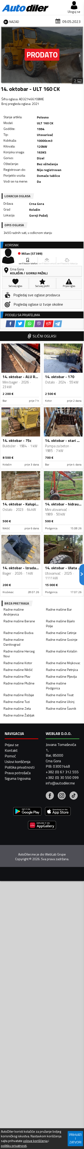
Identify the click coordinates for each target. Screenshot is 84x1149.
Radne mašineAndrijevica (14, 612)
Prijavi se (12, 745)
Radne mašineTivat (60, 694)
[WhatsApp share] (29, 323)
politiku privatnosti (14, 1145)
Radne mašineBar (59, 609)
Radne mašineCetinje (61, 632)
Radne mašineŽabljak (19, 715)
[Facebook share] (10, 323)
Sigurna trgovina (18, 778)
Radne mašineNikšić (18, 669)
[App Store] (58, 812)
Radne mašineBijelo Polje (60, 623)
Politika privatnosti (20, 767)
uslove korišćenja (35, 1140)
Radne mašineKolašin (61, 651)
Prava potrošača (18, 773)
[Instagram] (62, 796)
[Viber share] (39, 323)
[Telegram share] (57, 323)
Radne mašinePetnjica (62, 669)
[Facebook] (50, 796)
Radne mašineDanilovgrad (14, 642)
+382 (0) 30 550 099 (62, 777)
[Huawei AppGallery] (42, 825)
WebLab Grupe (55, 854)
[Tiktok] (74, 796)
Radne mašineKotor (18, 662)
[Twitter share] (20, 323)
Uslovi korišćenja (17, 761)
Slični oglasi (44, 336)
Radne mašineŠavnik (61, 708)
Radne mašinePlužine (19, 683)
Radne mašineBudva (18, 632)
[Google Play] (27, 812)
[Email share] (48, 323)
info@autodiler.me (60, 783)
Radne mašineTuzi (17, 701)
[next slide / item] (80, 55)
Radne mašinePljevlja (61, 676)
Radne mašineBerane (19, 621)
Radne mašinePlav (17, 676)
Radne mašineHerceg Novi (19, 654)
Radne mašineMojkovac (63, 662)
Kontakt (11, 750)
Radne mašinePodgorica (56, 686)
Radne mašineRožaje (19, 694)
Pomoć (10, 756)
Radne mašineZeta (17, 708)
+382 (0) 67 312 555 (62, 772)
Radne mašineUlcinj (60, 701)
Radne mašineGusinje (61, 639)
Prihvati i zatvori (75, 1138)
